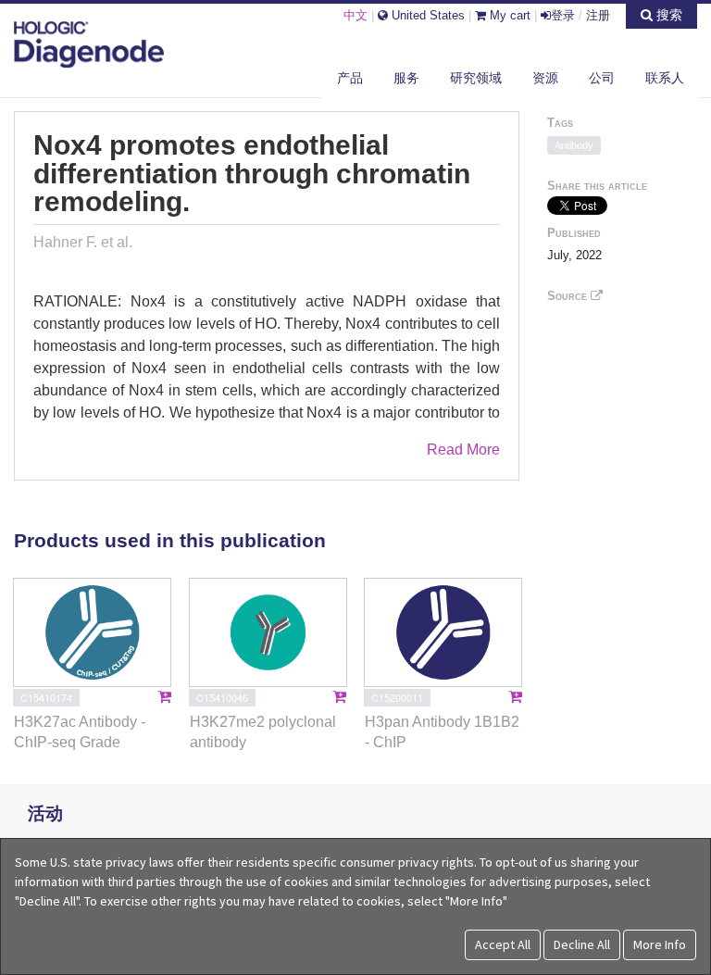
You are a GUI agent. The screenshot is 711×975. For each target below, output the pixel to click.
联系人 (664, 77)
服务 (406, 77)
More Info (659, 944)
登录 (563, 15)
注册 (598, 15)
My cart (508, 15)
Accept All (502, 944)
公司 (602, 77)
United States (426, 15)
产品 (350, 77)
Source (569, 296)
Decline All (582, 944)
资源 (545, 77)
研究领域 (476, 77)
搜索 (667, 14)
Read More (463, 449)
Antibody (574, 145)
